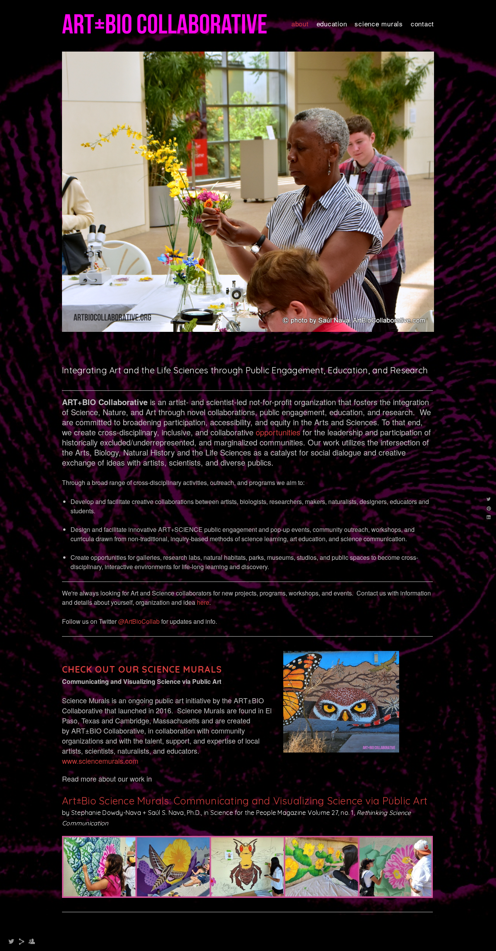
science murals (379, 23)
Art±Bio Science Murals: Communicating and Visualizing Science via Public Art (244, 896)
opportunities (278, 527)
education (332, 23)
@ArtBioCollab (139, 717)
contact (422, 23)
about (300, 23)
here (203, 697)
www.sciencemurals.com (100, 856)
